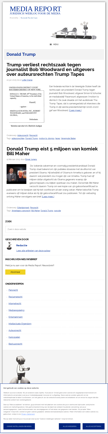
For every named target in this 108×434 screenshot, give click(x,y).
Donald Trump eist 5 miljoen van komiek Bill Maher (52, 151)
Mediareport (35, 12)
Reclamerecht (15, 297)
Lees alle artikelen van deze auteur (33, 250)
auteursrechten (18, 138)
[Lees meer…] (75, 110)
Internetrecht (15, 303)
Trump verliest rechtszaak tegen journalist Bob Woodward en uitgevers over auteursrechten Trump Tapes (50, 69)
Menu (56, 44)
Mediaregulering (16, 310)
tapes (57, 138)
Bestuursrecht (15, 344)
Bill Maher (35, 211)
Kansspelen (14, 337)
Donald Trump (31, 138)
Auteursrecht (22, 135)
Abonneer (15, 272)
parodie (57, 211)
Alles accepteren (93, 426)
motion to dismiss (47, 138)
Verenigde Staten (68, 138)
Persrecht (33, 135)
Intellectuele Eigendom (20, 323)
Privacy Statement (28, 414)
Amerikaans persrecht (21, 211)
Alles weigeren (69, 426)
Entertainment (23, 208)
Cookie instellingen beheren (19, 426)
